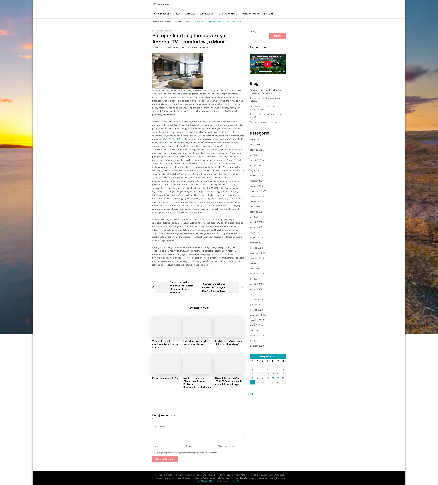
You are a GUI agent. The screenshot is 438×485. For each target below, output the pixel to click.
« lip (252, 393)
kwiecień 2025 (257, 222)
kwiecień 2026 (257, 160)
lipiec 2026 (255, 145)
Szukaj (253, 31)
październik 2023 (258, 315)
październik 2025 (258, 191)
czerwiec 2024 (257, 273)
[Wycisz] (280, 71)
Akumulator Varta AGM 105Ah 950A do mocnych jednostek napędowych (228, 381)
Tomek (155, 47)
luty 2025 (254, 232)
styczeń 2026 (256, 175)
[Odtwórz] (251, 71)
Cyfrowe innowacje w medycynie (265, 122)
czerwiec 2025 (257, 212)
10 (252, 374)
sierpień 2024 (256, 263)
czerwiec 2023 (257, 335)
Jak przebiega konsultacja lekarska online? (266, 115)
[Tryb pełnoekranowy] (284, 71)
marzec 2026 (256, 165)
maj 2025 (254, 217)
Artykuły (190, 14)
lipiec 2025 (255, 206)
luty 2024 (254, 294)
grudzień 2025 (257, 181)
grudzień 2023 (257, 304)
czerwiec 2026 (257, 150)
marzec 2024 (256, 289)
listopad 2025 (256, 186)
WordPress (237, 481)
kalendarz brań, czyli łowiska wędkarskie (195, 343)
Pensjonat (173, 139)
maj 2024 (254, 279)
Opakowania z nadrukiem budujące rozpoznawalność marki (266, 91)
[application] (268, 64)
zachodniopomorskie (162, 31)
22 (278, 378)
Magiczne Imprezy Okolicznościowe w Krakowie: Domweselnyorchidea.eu (197, 382)
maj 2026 (254, 155)
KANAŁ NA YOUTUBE (227, 14)
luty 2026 (254, 170)
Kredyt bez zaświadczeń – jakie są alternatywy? (228, 343)
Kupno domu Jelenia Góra (166, 378)
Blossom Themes (208, 481)
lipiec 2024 (255, 268)
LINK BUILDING (206, 14)
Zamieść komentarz (201, 47)
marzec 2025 (256, 227)
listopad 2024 (256, 248)
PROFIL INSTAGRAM (250, 14)
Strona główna (162, 14)
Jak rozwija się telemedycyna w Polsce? (265, 99)
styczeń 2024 (256, 299)
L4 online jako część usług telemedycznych (262, 107)
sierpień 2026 (256, 139)
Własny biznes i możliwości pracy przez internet (165, 344)
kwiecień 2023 (257, 346)
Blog (178, 14)
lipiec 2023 (255, 330)
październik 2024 (258, 253)
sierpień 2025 (256, 201)
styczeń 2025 (256, 237)
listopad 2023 (256, 310)
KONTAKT (268, 14)
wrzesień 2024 (257, 258)
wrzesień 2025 (257, 196)
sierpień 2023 (256, 325)
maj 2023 (254, 341)
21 (273, 378)
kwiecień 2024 (257, 284)
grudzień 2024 (257, 243)
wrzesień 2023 (257, 320)
